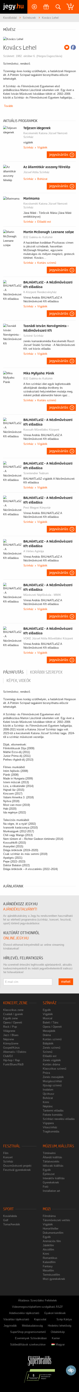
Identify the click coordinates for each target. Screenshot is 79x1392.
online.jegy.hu (16, 938)
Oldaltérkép (58, 1332)
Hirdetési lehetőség (59, 1325)
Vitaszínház (50, 1127)
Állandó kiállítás (52, 1157)
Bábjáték (48, 1043)
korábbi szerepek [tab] (46, 672)
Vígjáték (42, 147)
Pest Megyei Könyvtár (37, 507)
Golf (5, 1220)
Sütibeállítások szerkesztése (28, 1344)
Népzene (8, 1039)
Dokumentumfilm (53, 1232)
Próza (46, 1072)
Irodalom (48, 1089)
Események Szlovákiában (31, 1338)
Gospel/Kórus (11, 1047)
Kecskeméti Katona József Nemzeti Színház (45, 135)
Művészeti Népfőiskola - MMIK (42, 594)
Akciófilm (48, 1249)
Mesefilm (48, 1270)
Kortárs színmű (46, 262)
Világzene (9, 1030)
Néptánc (48, 1106)
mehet (66, 982)
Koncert (8, 1157)
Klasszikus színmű (54, 1068)
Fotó (45, 1186)
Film (5, 1153)
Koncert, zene (15, 1003)
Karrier (56, 1338)
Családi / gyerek (13, 1014)
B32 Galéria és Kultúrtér (38, 237)
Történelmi (49, 1153)
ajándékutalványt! (20, 909)
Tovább (8, 106)
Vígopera (48, 1123)
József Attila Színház (36, 172)
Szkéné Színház (33, 335)
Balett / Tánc (51, 1022)
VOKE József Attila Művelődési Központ (48, 638)
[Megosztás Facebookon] (73, 47)
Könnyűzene (10, 1043)
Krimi (46, 1102)
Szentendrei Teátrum (36, 473)
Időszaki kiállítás (53, 1165)
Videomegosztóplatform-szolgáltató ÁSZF (37, 1306)
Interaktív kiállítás (54, 1178)
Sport (8, 1209)
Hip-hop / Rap (11, 1060)
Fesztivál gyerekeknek (17, 1169)
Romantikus (50, 1258)
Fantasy (48, 1266)
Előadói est (44, 221)
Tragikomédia (51, 1131)
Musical (47, 1018)
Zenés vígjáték (52, 1060)
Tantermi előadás (53, 1110)
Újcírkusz (48, 1093)
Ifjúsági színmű (52, 1085)
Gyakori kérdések (55, 1313)
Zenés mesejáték (53, 1077)
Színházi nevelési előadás (59, 1119)
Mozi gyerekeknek (54, 1278)
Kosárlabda (10, 1216)
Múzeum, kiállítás (58, 1146)
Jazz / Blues (11, 1035)
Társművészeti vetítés (56, 1220)
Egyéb (47, 1010)
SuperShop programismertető (28, 1332)
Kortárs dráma (51, 1064)
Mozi (47, 1209)
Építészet (49, 1174)
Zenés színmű (51, 1047)
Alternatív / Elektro (14, 1051)
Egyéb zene (10, 1018)
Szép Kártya (64, 1319)
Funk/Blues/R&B (13, 1064)
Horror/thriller (50, 1228)
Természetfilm (51, 1274)
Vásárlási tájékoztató (16, 1319)
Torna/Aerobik (11, 1224)
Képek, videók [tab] (19, 680)
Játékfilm (48, 1245)
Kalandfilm (49, 1262)
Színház (28, 147)
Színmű (47, 1051)
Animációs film (52, 1241)
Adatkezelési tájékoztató (24, 1313)
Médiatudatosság (32, 1325)
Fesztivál (11, 1146)
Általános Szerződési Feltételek (37, 1300)
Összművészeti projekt (17, 1165)
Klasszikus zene (13, 1010)
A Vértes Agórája (33, 551)
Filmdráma (49, 1216)
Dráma (47, 1035)
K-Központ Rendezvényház (40, 292)
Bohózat (42, 178)
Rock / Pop (10, 1026)
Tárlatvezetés (51, 1161)
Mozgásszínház (52, 1081)
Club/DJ (8, 1056)
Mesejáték (49, 1030)
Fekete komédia (52, 1114)
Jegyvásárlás (58, 155)
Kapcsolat (40, 1319)
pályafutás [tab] (13, 672)
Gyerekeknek (51, 1182)
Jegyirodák (10, 1325)
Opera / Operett (12, 1022)
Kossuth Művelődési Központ (41, 429)
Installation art (51, 1190)
